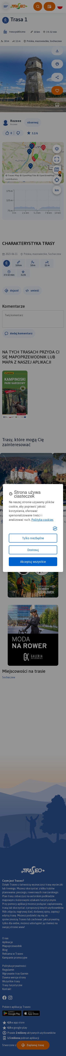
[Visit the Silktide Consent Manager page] (55, 528)
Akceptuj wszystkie (33, 561)
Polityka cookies (42, 519)
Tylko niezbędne (33, 538)
